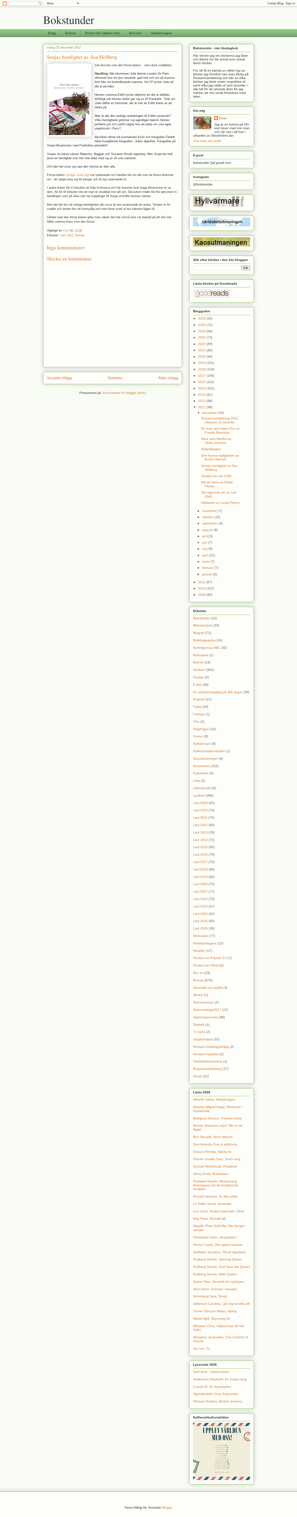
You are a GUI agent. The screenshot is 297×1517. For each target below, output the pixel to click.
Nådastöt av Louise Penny (220, 503)
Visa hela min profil (207, 141)
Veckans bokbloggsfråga (211, 1047)
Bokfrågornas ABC (206, 648)
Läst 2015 (200, 847)
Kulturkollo (200, 773)
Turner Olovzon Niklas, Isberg (215, 1311)
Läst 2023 (200, 906)
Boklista (70, 33)
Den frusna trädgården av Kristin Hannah (220, 457)
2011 (202, 582)
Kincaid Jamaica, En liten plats (215, 1196)
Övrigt (197, 1076)
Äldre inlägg (168, 378)
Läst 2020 (200, 884)
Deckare (199, 670)
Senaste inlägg (59, 378)
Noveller (199, 951)
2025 (202, 325)
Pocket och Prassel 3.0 (210, 958)
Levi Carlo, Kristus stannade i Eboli (218, 1211)
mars (206, 561)
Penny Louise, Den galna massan (217, 1245)
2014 (202, 394)
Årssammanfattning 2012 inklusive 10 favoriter (219, 420)
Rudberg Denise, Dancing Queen (217, 1259)
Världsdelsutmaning (207, 1061)
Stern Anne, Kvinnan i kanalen (215, 1289)
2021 (202, 350)
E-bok (197, 684)
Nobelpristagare (161, 33)
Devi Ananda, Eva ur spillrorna (215, 1144)
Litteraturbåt (202, 788)
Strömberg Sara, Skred (210, 1296)
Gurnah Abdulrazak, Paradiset (215, 1166)
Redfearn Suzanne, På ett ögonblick (219, 1252)
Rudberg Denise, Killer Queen (215, 1274)
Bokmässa (200, 655)
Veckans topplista (206, 1054)
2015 (202, 388)
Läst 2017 (200, 862)
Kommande (201, 766)
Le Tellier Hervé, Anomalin (212, 1204)
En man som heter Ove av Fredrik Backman (220, 430)
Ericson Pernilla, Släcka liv (212, 1152)
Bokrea (198, 662)
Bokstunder (68, 19)
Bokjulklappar (211, 449)
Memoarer (200, 936)
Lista (196, 780)
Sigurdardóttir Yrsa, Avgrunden (215, 1394)
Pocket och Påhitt (206, 965)
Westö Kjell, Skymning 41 (211, 1318)
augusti (208, 530)
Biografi (198, 633)
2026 (202, 318)
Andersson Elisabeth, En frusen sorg (220, 1379)
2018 (202, 369)
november (210, 511)
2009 (202, 595)
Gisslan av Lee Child (216, 476)
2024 (202, 331)
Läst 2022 (200, 899)
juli (204, 536)
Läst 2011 (200, 817)
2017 (202, 375)
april (205, 555)
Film (196, 721)
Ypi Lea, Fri (201, 1348)
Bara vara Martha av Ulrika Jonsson (216, 441)
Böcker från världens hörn (102, 33)
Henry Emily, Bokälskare (211, 1174)
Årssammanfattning (207, 1069)
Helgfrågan (201, 729)
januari (207, 574)
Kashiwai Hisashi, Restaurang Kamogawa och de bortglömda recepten (215, 1185)
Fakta (197, 707)
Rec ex (198, 973)
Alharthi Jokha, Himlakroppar (214, 1099)
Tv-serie (199, 1032)
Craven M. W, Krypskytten (212, 1386)
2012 (202, 407)
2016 (202, 382)
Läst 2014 (200, 840)
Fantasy (199, 714)
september (210, 523)
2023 (202, 337)
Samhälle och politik (207, 987)
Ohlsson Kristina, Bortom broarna (217, 1401)
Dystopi (198, 677)
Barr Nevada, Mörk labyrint (212, 1137)
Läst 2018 (200, 869)
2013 (202, 401)
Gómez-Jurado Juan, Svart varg (216, 1159)
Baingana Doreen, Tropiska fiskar (217, 1118)
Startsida (115, 378)
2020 (202, 356)
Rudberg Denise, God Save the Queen (221, 1267)
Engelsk (199, 699)
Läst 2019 (200, 877)
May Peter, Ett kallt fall (209, 1218)
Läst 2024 (200, 914)
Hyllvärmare (202, 743)
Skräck (198, 995)
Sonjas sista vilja (77, 175)
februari (208, 568)
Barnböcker (201, 618)
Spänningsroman (205, 1017)
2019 (202, 363)
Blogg (52, 33)
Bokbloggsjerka (204, 640)
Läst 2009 (200, 803)
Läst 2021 (200, 891)
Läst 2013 (200, 832)
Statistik (198, 1024)
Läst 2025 (200, 921)
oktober (208, 517)
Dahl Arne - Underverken (211, 1372)
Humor (198, 736)
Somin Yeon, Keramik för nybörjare (218, 1281)
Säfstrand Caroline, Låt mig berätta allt (221, 1304)
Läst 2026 (200, 928)
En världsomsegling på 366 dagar (217, 692)
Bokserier (135, 33)
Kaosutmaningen (205, 758)
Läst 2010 (200, 810)
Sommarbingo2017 (207, 1010)
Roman (80, 235)
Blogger (167, 1507)
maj (205, 549)
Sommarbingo (203, 1002)
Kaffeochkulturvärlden (209, 751)
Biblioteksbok (202, 625)
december (210, 413)
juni (205, 542)
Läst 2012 (66, 235)
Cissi (223, 118)
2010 (202, 588)
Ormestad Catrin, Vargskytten (214, 1237)
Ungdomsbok (203, 1039)
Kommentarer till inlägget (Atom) (124, 393)
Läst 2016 (200, 854)
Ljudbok (199, 795)
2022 (202, 344)
